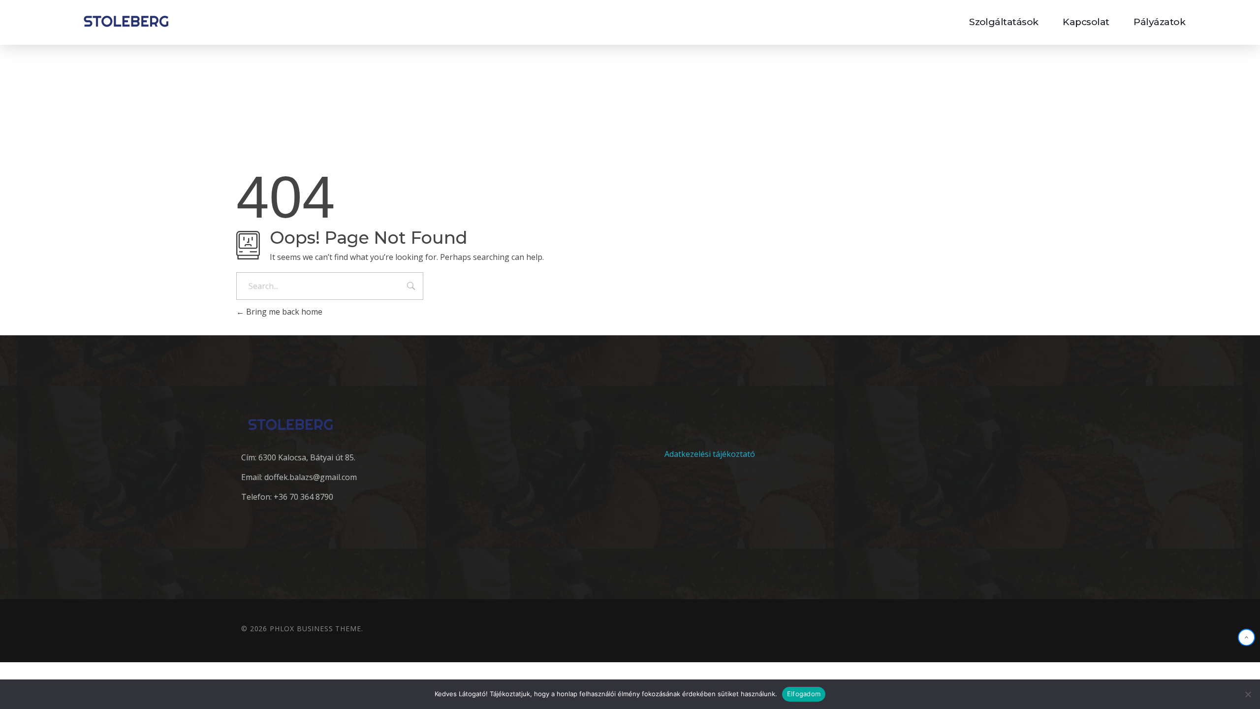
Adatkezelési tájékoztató (709, 454)
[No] (1248, 694)
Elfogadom (803, 694)
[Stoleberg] (126, 21)
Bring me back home (283, 311)
